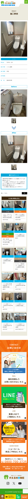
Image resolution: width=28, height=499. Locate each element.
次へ (6, 193)
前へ (2, 193)
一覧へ (24, 193)
